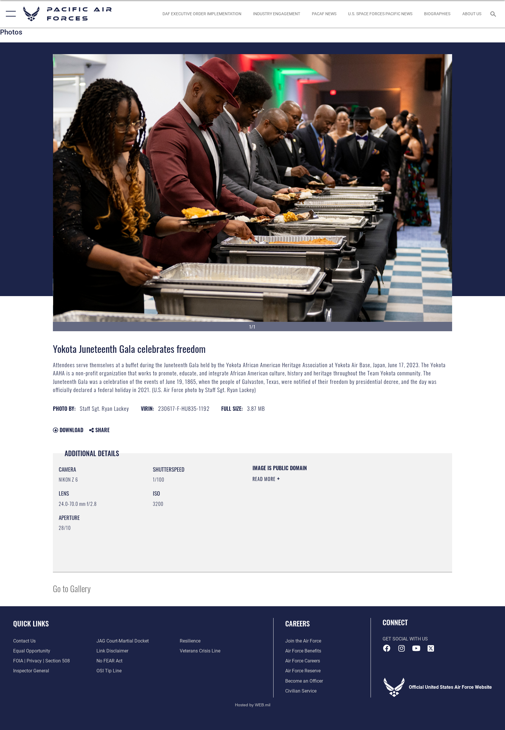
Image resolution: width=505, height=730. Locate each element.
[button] (9, 14)
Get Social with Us (405, 639)
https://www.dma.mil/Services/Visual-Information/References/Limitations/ (321, 516)
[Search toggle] (494, 13)
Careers (297, 623)
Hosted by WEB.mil (252, 704)
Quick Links (31, 623)
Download (70, 430)
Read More (264, 478)
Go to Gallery (72, 588)
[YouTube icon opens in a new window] (416, 648)
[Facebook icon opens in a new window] (387, 648)
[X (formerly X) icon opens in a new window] (430, 648)
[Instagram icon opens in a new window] (401, 648)
